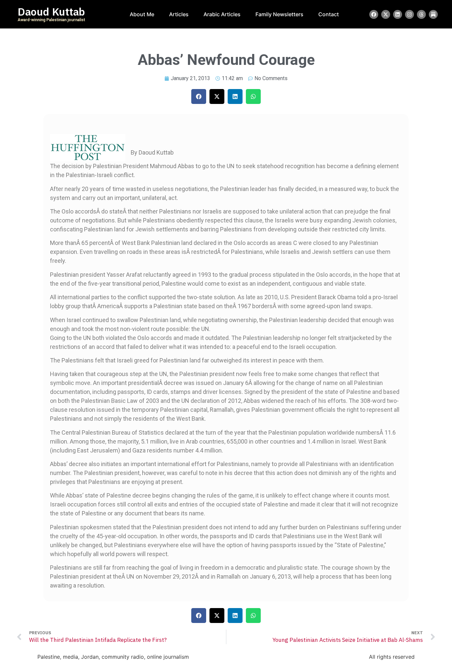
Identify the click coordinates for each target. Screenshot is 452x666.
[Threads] (421, 14)
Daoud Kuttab (51, 12)
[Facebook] (373, 14)
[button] (198, 96)
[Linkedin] (397, 14)
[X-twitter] (385, 14)
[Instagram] (409, 14)
